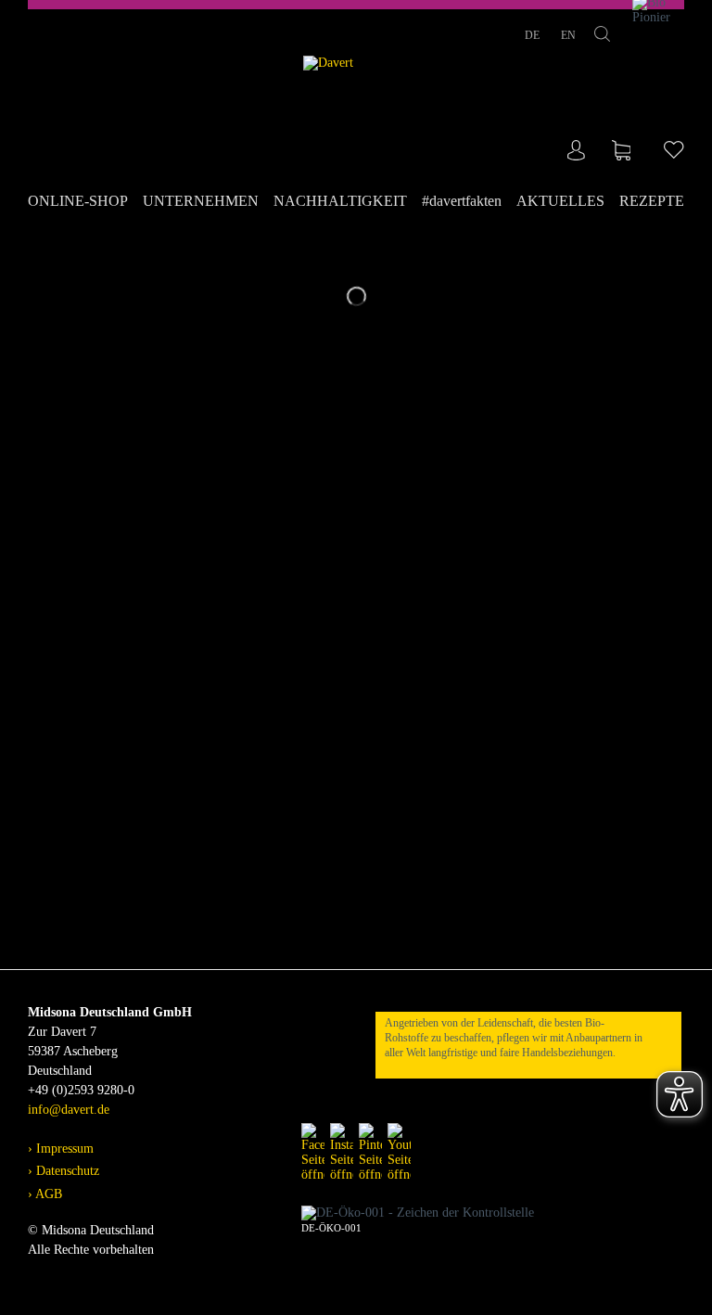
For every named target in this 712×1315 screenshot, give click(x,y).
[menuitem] (81, 201)
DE (533, 35)
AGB (47, 1194)
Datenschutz (65, 1171)
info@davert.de (68, 1110)
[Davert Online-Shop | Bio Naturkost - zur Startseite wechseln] (356, 109)
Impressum (63, 1148)
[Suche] (602, 38)
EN (568, 35)
